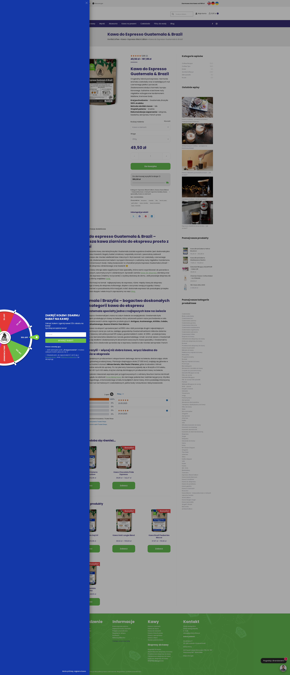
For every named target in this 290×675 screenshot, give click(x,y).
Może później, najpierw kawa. (74, 671)
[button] (86, 3)
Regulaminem (50, 357)
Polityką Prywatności (69, 357)
